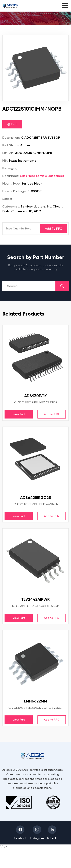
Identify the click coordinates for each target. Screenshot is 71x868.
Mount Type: (11, 183)
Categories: (11, 206)
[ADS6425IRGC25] (35, 459)
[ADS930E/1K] (35, 358)
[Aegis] (10, 6)
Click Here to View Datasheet (42, 176)
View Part (19, 414)
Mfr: (5, 160)
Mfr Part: (8, 153)
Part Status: (11, 145)
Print (13, 124)
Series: (7, 199)
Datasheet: (10, 176)
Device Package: (14, 191)
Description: (11, 137)
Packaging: (10, 168)
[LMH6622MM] (35, 663)
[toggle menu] (63, 6)
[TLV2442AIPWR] (35, 561)
